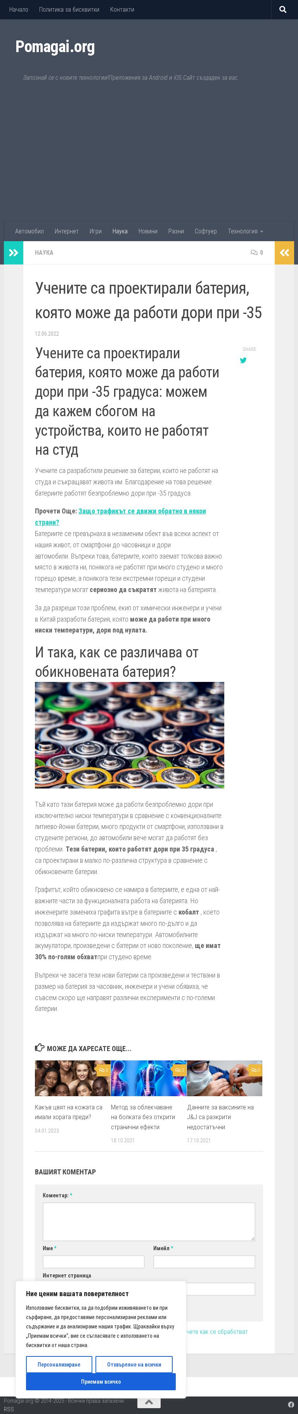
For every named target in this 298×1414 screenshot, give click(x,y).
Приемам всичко (101, 1382)
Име (49, 1248)
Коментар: (57, 1195)
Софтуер (206, 231)
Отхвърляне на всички (134, 1364)
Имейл (163, 1248)
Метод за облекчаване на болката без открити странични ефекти (143, 1117)
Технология (243, 231)
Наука (120, 231)
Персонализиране (59, 1364)
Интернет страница (67, 1275)
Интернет (67, 231)
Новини (148, 231)
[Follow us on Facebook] (291, 1405)
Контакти (122, 9)
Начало (18, 9)
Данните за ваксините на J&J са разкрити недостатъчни (220, 1117)
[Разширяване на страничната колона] (13, 253)
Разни (176, 231)
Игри (96, 231)
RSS (9, 1409)
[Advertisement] (149, 163)
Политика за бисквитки (69, 9)
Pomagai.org (55, 46)
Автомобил (29, 231)
